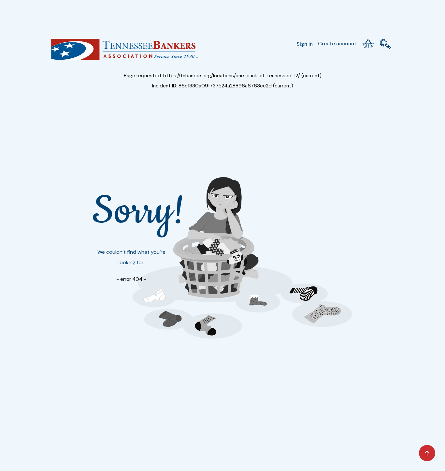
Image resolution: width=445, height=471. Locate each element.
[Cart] (368, 44)
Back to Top (427, 453)
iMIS (124, 52)
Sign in (304, 43)
